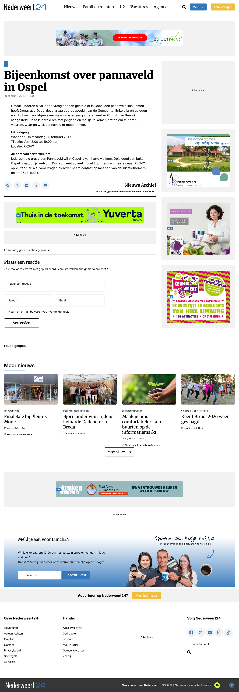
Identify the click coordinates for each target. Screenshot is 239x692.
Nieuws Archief (140, 185)
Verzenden (21, 323)
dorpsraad (101, 191)
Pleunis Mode (25, 434)
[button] (8, 185)
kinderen (136, 191)
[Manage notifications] (231, 685)
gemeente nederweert (119, 191)
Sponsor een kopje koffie (184, 538)
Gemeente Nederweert (148, 445)
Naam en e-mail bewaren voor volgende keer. (38, 311)
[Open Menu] (202, 7)
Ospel (145, 191)
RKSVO (152, 191)
